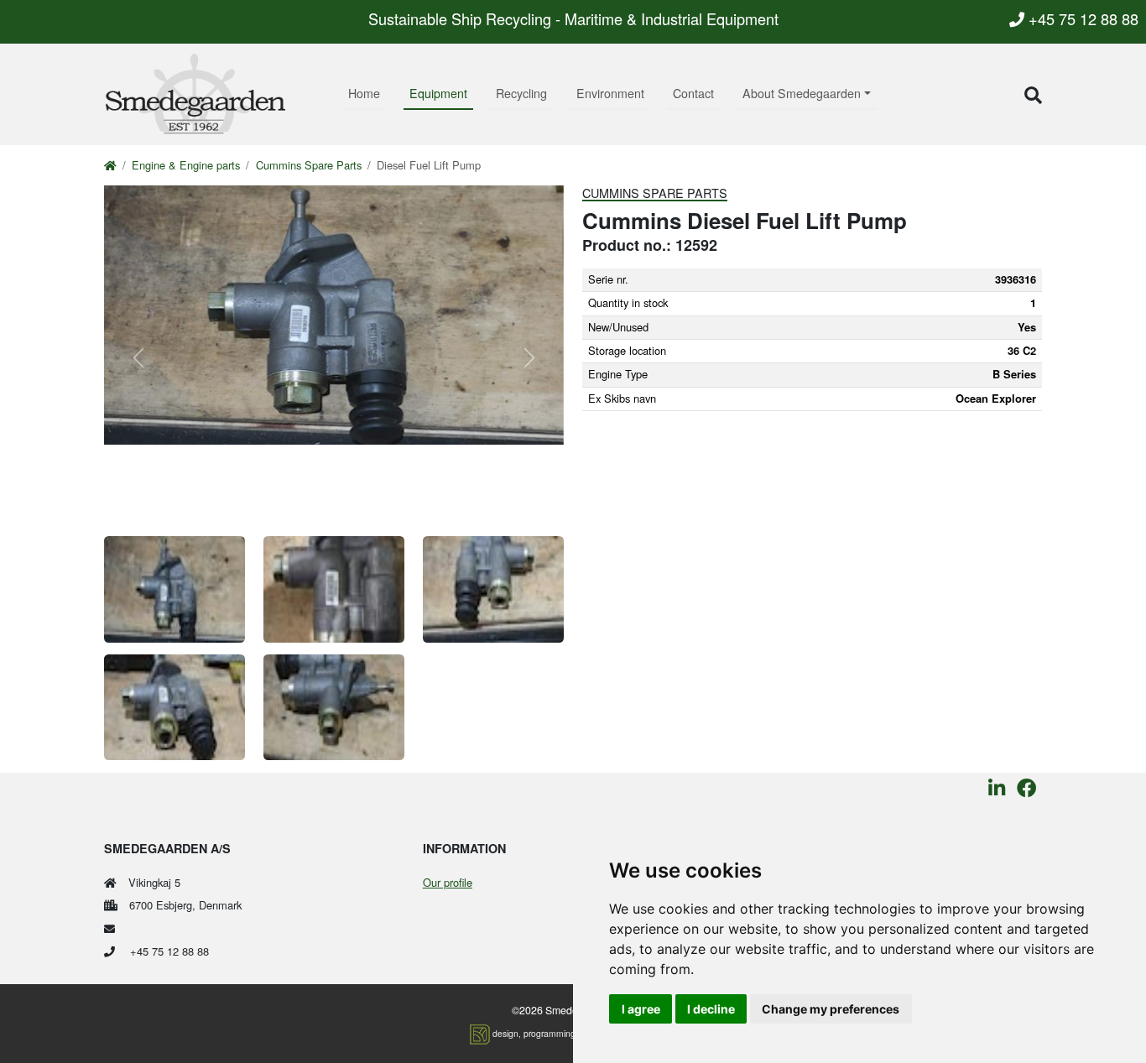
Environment (610, 93)
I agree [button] (641, 1009)
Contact (693, 93)
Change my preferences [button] (830, 1009)
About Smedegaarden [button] (801, 93)
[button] (1033, 94)
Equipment (438, 93)
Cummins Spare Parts (309, 165)
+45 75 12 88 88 (1081, 18)
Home (364, 93)
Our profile (447, 882)
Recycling (521, 93)
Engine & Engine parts (186, 165)
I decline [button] (711, 1009)
